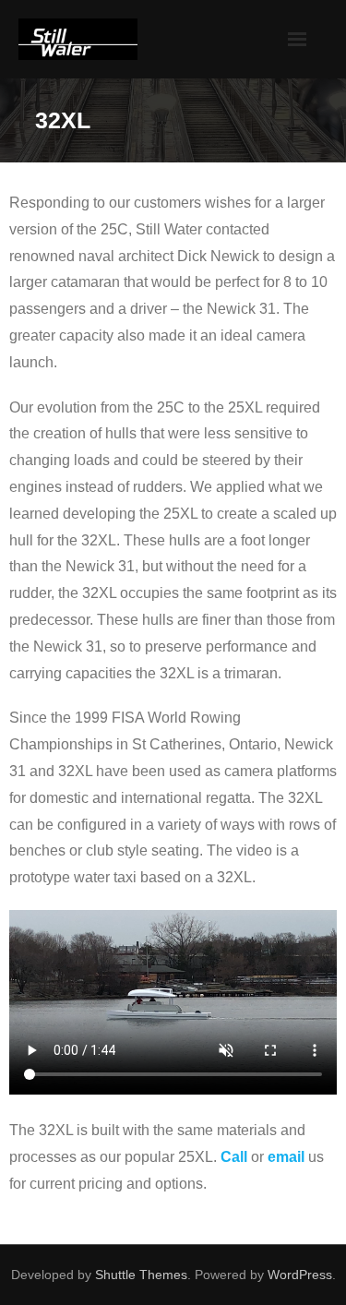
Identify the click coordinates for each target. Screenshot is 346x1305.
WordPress (300, 1274)
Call (234, 1157)
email (286, 1157)
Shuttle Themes (141, 1274)
